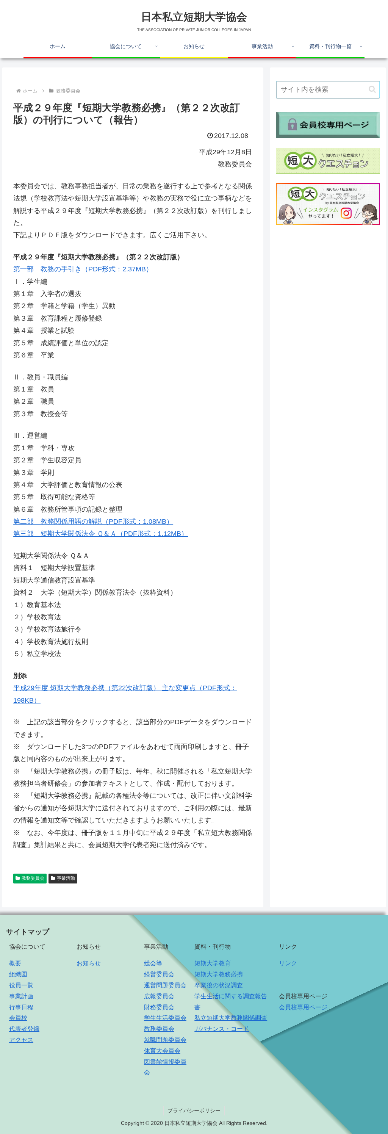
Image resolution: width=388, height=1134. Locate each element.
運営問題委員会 (165, 985)
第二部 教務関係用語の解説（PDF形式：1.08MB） (93, 521)
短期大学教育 (212, 963)
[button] (372, 89)
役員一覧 (21, 985)
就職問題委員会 (165, 1040)
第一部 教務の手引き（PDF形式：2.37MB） (83, 269)
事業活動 (66, 878)
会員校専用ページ (303, 1007)
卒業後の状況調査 (218, 985)
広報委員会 (159, 996)
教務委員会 (33, 878)
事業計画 (21, 996)
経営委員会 (159, 974)
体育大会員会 (162, 1051)
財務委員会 (159, 1007)
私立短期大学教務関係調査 (230, 1018)
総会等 (153, 963)
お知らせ (89, 963)
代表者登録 (24, 1029)
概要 (15, 963)
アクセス (21, 1040)
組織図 (18, 974)
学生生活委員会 (165, 1018)
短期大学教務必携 (218, 974)
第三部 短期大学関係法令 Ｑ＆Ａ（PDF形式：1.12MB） (100, 533)
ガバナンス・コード (221, 1029)
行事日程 (21, 1007)
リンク (288, 963)
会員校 (18, 1018)
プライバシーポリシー (194, 1110)
